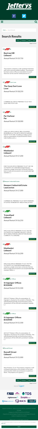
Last (34, 40)
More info (3, 423)
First (18, 40)
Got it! (19, 426)
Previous (23, 40)
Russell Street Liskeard (10, 353)
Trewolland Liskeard (9, 216)
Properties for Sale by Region (10, 414)
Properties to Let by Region (23, 414)
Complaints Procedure (21, 416)
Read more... (32, 76)
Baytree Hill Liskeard (9, 54)
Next (29, 40)
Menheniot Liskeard (9, 151)
